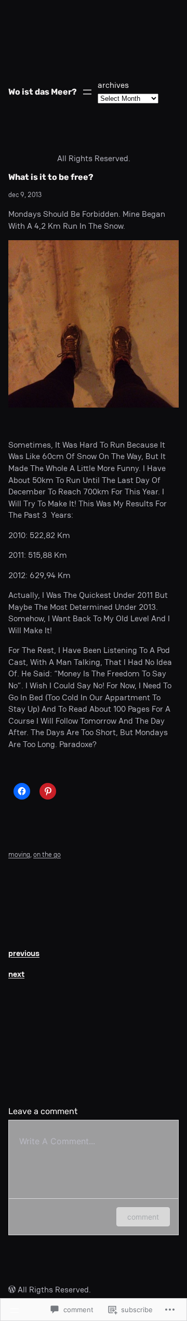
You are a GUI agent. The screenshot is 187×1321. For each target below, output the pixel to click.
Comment (143, 1216)
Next (16, 974)
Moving (19, 854)
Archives (113, 85)
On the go (47, 854)
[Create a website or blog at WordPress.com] (12, 1289)
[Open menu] (87, 92)
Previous (23, 953)
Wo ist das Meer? (42, 92)
